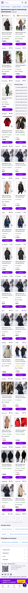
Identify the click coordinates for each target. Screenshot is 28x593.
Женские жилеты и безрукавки (10, 542)
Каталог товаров (5, 6)
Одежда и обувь (16, 6)
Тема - (8, 564)
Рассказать (21, 581)
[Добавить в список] (11, 28)
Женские (4, 534)
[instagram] (8, 574)
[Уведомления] (25, 2)
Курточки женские (7, 529)
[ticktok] (11, 574)
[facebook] (5, 574)
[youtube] (2, 574)
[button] (7, 44)
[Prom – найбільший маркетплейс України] (2, 2)
